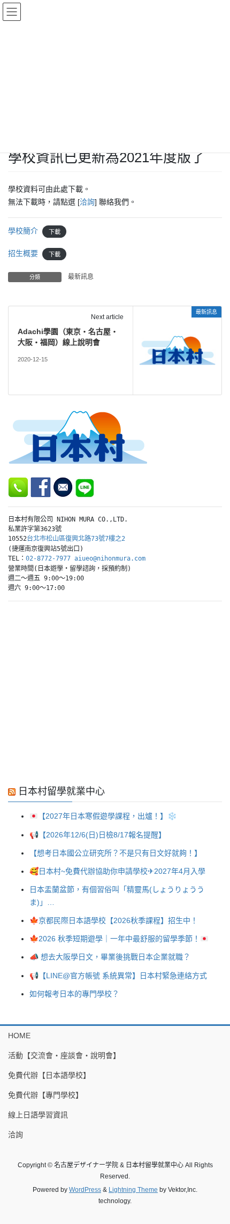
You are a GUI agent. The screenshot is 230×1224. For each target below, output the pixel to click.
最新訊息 (81, 277)
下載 (54, 231)
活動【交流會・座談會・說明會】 (64, 1055)
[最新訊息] (177, 349)
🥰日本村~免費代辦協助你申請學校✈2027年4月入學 (117, 871)
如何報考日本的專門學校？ (74, 993)
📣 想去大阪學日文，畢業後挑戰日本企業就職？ (109, 957)
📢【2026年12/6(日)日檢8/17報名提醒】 (97, 834)
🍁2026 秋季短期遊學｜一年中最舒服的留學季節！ (114, 938)
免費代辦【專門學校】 (45, 1095)
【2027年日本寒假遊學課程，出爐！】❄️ (107, 816)
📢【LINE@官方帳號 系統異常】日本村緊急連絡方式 (118, 975)
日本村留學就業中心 (61, 791)
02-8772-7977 (48, 558)
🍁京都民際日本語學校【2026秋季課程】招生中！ (113, 920)
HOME (19, 1035)
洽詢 (87, 202)
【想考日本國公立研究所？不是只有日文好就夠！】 (115, 853)
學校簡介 (23, 230)
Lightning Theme (133, 1189)
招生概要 (23, 253)
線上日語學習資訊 (38, 1114)
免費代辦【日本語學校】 (49, 1075)
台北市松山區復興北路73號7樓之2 (76, 538)
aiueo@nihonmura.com (109, 558)
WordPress (85, 1189)
